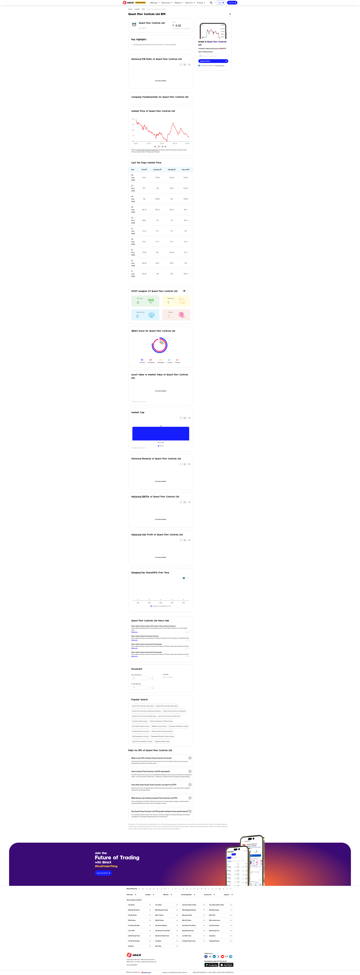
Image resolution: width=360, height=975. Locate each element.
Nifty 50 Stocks (159, 920)
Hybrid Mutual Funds (134, 936)
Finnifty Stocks (132, 915)
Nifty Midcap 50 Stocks (161, 910)
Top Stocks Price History (189, 925)
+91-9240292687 (132, 965)
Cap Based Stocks (214, 941)
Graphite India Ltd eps (162, 741)
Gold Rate (131, 946)
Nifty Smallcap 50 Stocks (189, 910)
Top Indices (158, 905)
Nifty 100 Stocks (186, 920)
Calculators (212, 936)
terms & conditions (219, 65)
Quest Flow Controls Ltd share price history (146, 711)
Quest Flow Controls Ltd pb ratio (167, 706)
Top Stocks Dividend (161, 925)
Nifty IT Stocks (159, 915)
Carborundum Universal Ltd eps (162, 731)
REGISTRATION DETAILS (200, 972)
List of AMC (131, 930)
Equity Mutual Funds (188, 930)
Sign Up (231, 2)
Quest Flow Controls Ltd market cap (144, 716)
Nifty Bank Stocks (214, 910)
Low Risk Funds (186, 936)
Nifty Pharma (131, 920)
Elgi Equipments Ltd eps (140, 736)
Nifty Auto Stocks (187, 915)
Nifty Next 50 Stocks (134, 910)
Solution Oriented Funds (162, 936)
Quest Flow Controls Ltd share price (148, 150)
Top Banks (158, 941)
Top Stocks (131, 905)
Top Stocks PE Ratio (134, 925)
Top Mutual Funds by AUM (162, 930)
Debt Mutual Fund (214, 930)
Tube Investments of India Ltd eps (161, 721)
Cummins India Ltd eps (139, 721)
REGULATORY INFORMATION (225, 972)
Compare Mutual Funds (188, 941)
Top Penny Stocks (214, 925)
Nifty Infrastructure (214, 920)
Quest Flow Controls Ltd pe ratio (143, 706)
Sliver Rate (158, 946)
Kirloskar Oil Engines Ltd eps (178, 726)
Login (219, 2)
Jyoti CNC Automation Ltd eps (142, 741)
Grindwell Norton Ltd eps (140, 731)
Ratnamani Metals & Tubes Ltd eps (162, 736)
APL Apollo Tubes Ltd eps (140, 726)
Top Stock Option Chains (189, 905)
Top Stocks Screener (134, 941)
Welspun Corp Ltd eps (159, 726)
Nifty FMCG (212, 915)
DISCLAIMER (212, 972)
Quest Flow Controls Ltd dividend (174, 711)
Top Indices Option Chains (216, 905)
